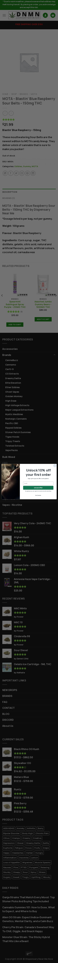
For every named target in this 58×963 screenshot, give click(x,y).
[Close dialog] (55, 465)
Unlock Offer (38, 488)
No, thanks (38, 495)
